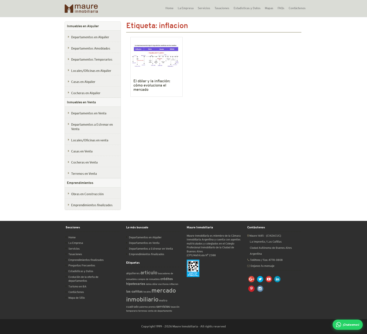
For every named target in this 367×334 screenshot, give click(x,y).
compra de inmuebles (148, 279)
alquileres (133, 273)
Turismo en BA (77, 286)
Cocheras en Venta (84, 162)
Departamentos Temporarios (91, 59)
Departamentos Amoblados (90, 48)
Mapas (269, 8)
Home (169, 8)
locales (147, 291)
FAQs (281, 8)
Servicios (204, 8)
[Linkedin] (277, 279)
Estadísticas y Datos (247, 8)
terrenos (142, 310)
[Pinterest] (251, 289)
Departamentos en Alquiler (90, 37)
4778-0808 (275, 260)
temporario (132, 310)
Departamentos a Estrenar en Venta (92, 126)
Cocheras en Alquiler (85, 93)
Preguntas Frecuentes (81, 265)
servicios (163, 306)
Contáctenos (297, 8)
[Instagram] (260, 289)
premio (152, 306)
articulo (148, 273)
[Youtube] (268, 279)
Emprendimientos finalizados (92, 205)
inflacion (173, 284)
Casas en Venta (82, 151)
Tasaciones (222, 8)
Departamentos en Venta (88, 113)
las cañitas (134, 291)
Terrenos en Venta (84, 173)
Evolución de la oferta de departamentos (83, 279)
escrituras (163, 284)
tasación (175, 306)
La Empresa (185, 8)
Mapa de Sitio (76, 298)
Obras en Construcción (87, 194)
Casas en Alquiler (83, 82)
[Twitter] (260, 279)
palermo (143, 306)
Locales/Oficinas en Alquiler (91, 70)
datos (149, 284)
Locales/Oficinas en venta (89, 140)
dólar (155, 284)
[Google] (251, 279)
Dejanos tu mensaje (262, 266)
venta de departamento (160, 310)
